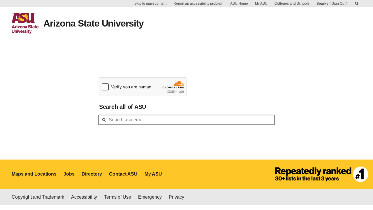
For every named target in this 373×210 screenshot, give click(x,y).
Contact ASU (123, 174)
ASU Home (239, 3)
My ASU (261, 3)
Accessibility (84, 197)
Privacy (176, 197)
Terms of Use (117, 197)
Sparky (322, 3)
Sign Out (338, 3)
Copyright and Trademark (38, 197)
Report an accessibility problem (198, 3)
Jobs (69, 174)
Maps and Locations (34, 174)
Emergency (150, 197)
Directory (92, 174)
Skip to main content (150, 3)
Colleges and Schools (292, 3)
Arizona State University (93, 23)
